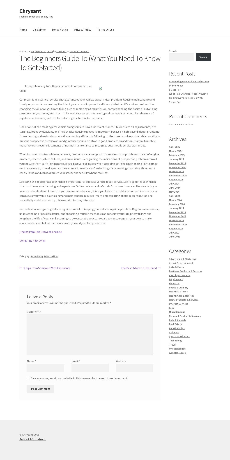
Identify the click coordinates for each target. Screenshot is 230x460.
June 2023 (174, 236)
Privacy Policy (82, 29)
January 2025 (176, 159)
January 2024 (176, 208)
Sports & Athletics (179, 336)
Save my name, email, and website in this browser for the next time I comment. (79, 378)
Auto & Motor (176, 267)
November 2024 (177, 167)
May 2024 (174, 191)
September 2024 (178, 175)
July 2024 (174, 183)
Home (23, 29)
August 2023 (176, 228)
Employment (176, 279)
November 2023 (177, 216)
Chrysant (30, 11)
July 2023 (174, 232)
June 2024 (174, 187)
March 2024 (175, 200)
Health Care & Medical (181, 295)
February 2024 (177, 204)
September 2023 (178, 224)
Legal (172, 308)
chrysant (61, 51)
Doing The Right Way (32, 240)
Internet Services (178, 303)
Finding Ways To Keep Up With (186, 97)
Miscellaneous (177, 312)
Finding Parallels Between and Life (40, 232)
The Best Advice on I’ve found (139, 268)
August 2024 (176, 179)
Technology (175, 340)
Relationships (177, 328)
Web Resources (177, 352)
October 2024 (176, 171)
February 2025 (177, 155)
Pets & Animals (177, 320)
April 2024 (174, 195)
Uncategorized (177, 348)
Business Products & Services (185, 271)
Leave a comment (79, 51)
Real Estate (175, 324)
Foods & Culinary (178, 287)
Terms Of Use (105, 29)
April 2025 (174, 146)
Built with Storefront (32, 439)
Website (121, 361)
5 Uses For (174, 89)
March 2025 (175, 151)
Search (173, 51)
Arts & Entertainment (181, 263)
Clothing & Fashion (179, 275)
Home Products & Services (184, 299)
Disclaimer (39, 29)
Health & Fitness (178, 291)
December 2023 (177, 212)
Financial (174, 283)
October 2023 (176, 220)
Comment (34, 311)
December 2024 (177, 163)
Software (174, 332)
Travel (172, 344)
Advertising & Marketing (44, 256)
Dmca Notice (60, 29)
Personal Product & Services (185, 316)
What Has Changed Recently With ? (188, 93)
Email (76, 361)
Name (31, 361)
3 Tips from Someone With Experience (46, 268)
